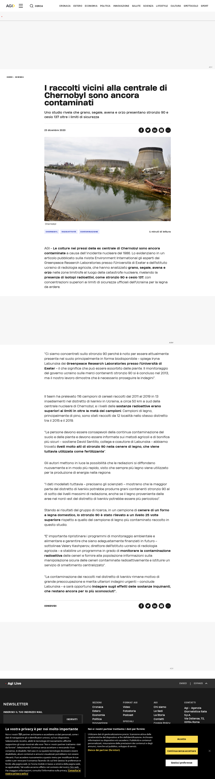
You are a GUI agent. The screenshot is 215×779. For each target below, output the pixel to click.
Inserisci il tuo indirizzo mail (22, 712)
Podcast (128, 715)
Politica (105, 6)
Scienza (148, 6)
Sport (204, 6)
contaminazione (89, 231)
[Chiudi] (209, 751)
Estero (77, 6)
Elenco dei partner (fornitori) (104, 750)
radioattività (69, 231)
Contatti (159, 719)
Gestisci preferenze (181, 762)
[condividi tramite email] (161, 130)
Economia (91, 6)
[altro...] (168, 130)
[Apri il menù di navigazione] (21, 6)
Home (10, 77)
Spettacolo (191, 6)
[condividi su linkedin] (154, 130)
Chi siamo (160, 707)
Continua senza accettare (181, 750)
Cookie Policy (162, 723)
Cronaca (65, 6)
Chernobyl (52, 231)
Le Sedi (158, 711)
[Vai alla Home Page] (10, 6)
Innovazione (121, 6)
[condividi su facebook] (141, 130)
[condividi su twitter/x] (148, 130)
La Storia (159, 715)
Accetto (181, 739)
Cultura (176, 6)
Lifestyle (162, 6)
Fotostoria (129, 711)
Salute (136, 6)
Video (126, 707)
